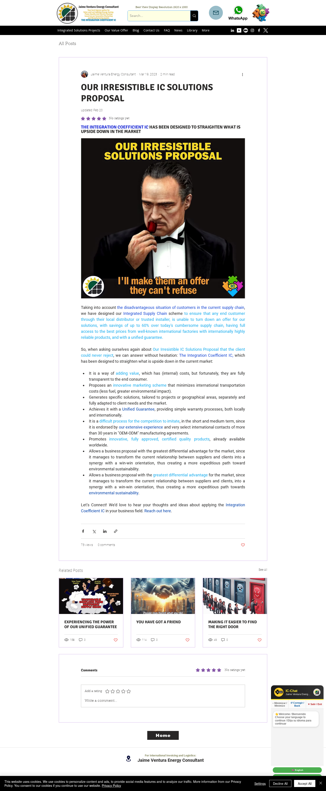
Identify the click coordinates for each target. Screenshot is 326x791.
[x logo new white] (265, 30)
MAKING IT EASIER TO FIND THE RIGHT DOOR (232, 624)
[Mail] (216, 13)
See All (263, 569)
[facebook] (259, 30)
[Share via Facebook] (83, 531)
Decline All (280, 783)
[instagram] (252, 30)
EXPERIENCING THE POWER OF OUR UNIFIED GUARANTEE (90, 624)
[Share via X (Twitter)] (94, 531)
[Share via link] (116, 531)
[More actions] (242, 74)
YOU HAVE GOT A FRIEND (158, 622)
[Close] (320, 783)
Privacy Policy (111, 785)
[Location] (128, 758)
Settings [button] (260, 783)
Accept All (305, 783)
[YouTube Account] (239, 30)
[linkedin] (232, 30)
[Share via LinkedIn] (105, 531)
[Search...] (194, 16)
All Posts (67, 44)
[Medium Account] (246, 30)
